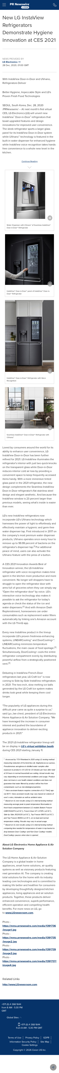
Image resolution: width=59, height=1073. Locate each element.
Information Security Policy (23, 1042)
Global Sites (13, 1017)
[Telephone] (55, 5)
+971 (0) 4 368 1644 (11, 1004)
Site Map (44, 1042)
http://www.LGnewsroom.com (19, 984)
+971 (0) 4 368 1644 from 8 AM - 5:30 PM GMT (29, 1026)
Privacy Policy (32, 1037)
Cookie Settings (30, 1045)
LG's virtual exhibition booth (37, 746)
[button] (29, 194)
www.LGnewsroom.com (19, 913)
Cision (35, 1050)
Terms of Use (14, 1037)
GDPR (46, 1037)
